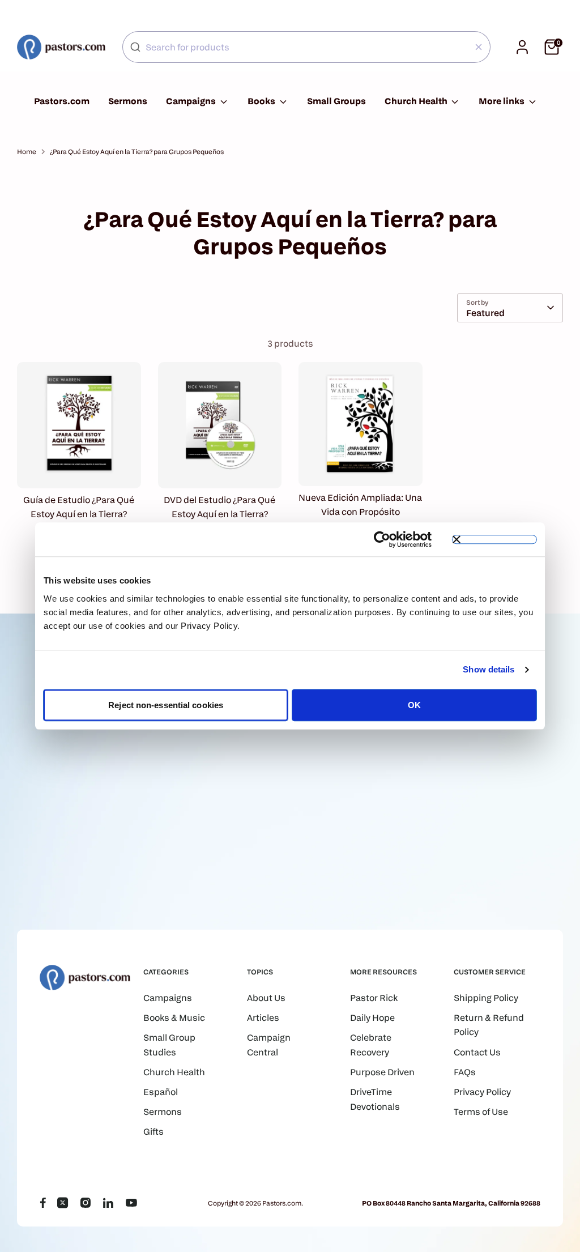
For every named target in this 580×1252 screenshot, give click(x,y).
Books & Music (174, 1017)
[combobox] (306, 47)
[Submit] (135, 47)
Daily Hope (372, 1017)
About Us (266, 998)
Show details (488, 669)
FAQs (465, 1072)
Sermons (127, 101)
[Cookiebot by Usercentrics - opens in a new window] (382, 539)
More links (502, 101)
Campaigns (192, 101)
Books (262, 101)
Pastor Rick (374, 998)
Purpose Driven (382, 1072)
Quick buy (79, 468)
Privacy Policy (482, 1092)
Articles (263, 1017)
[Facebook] (43, 1202)
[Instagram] (85, 1202)
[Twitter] (63, 1202)
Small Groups (336, 101)
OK (414, 705)
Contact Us (477, 1052)
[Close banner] (494, 539)
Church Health (417, 101)
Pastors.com (61, 101)
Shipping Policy (486, 998)
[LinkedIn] (108, 1202)
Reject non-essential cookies (165, 705)
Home (26, 151)
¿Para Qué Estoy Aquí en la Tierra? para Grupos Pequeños (137, 151)
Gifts (153, 1131)
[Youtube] (131, 1202)
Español (160, 1092)
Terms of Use (481, 1111)
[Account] (522, 47)
